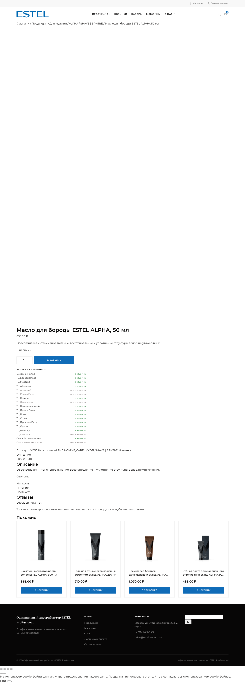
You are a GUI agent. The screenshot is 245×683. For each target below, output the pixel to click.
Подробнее (149, 590)
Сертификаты (92, 644)
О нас (168, 14)
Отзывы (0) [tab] (24, 459)
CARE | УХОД (85, 450)
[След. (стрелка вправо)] (4, 673)
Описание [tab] (23, 454)
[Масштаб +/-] (1, 669)
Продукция (100, 14)
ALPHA (73, 23)
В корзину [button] (41, 590)
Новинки (120, 14)
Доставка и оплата (95, 639)
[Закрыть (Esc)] (11, 669)
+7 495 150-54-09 (144, 631)
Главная (21, 23)
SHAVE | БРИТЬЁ (91, 23)
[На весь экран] (4, 669)
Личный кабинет (219, 3)
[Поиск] (219, 14)
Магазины (198, 3)
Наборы (136, 14)
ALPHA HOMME (64, 450)
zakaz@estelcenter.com (148, 637)
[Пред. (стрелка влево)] (1, 673)
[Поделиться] (8, 669)
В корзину (54, 360)
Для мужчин (58, 23)
